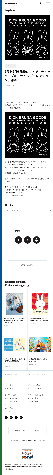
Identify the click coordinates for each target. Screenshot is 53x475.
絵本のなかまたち (35, 388)
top (5, 374)
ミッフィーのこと (11, 395)
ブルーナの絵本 (34, 385)
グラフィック (9, 411)
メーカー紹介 (33, 398)
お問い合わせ (13, 440)
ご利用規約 (41, 440)
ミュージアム (9, 408)
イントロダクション (11, 401)
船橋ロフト (15, 192)
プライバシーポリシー (28, 440)
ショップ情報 (33, 401)
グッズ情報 (9, 388)
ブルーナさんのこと (12, 398)
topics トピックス (13, 374)
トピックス (9, 385)
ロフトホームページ (12, 210)
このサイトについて (35, 395)
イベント (10, 66)
